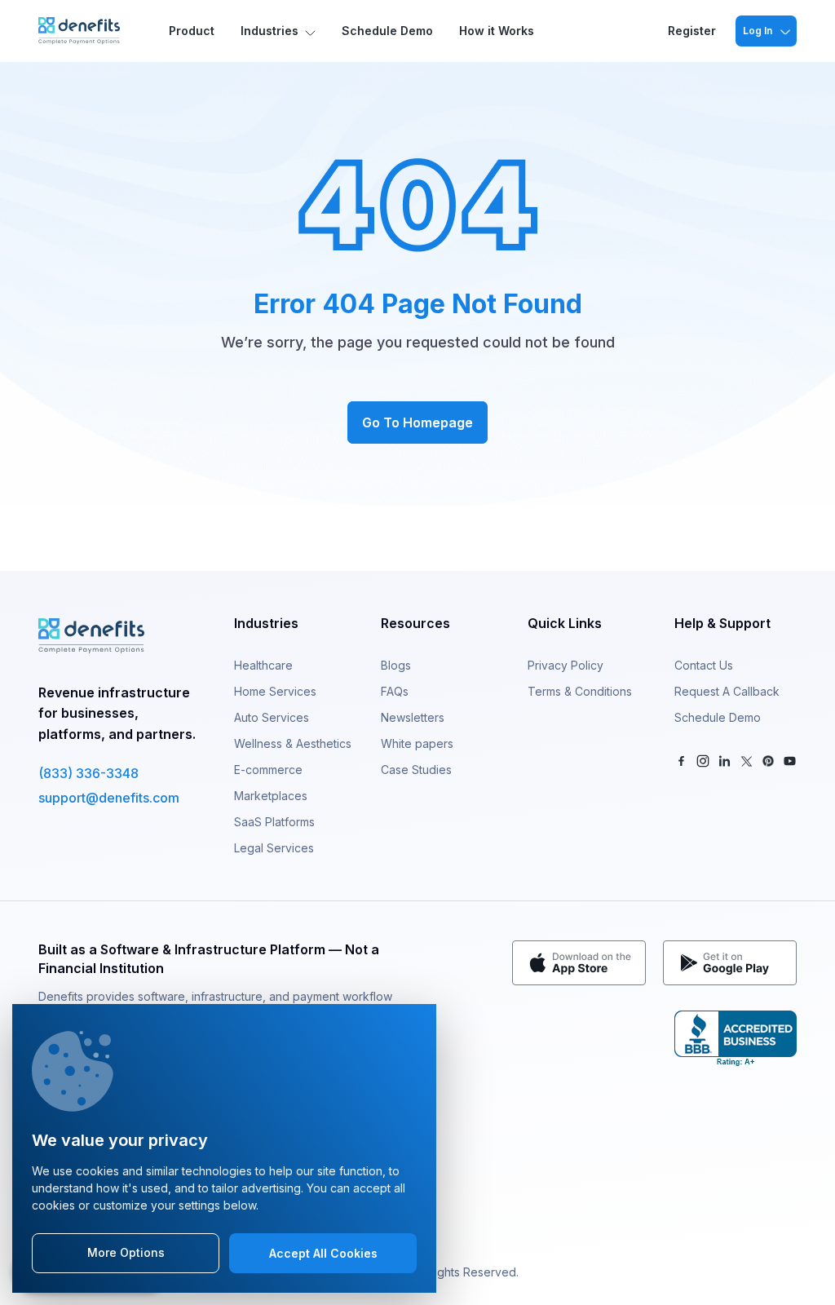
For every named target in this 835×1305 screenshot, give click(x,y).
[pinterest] (768, 760)
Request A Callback (727, 691)
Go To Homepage (417, 422)
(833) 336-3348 (88, 773)
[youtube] (790, 760)
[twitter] (746, 760)
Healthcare (263, 665)
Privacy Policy (565, 665)
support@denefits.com (108, 798)
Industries (269, 31)
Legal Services (274, 848)
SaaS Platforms (274, 822)
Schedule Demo (387, 31)
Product (191, 31)
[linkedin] (724, 760)
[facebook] (681, 760)
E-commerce (268, 769)
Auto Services (271, 717)
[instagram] (703, 760)
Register (692, 31)
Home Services (275, 691)
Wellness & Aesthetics (292, 743)
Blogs (396, 665)
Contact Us (703, 665)
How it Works (496, 31)
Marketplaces (270, 796)
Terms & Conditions (580, 691)
